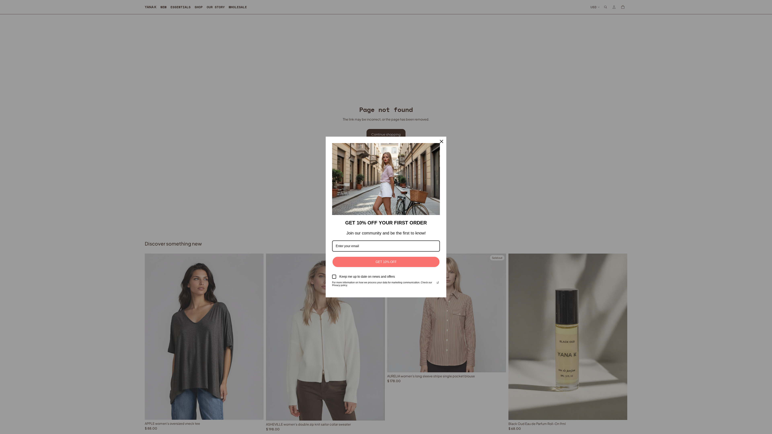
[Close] (441, 141)
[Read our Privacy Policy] (438, 282)
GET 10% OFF (386, 262)
